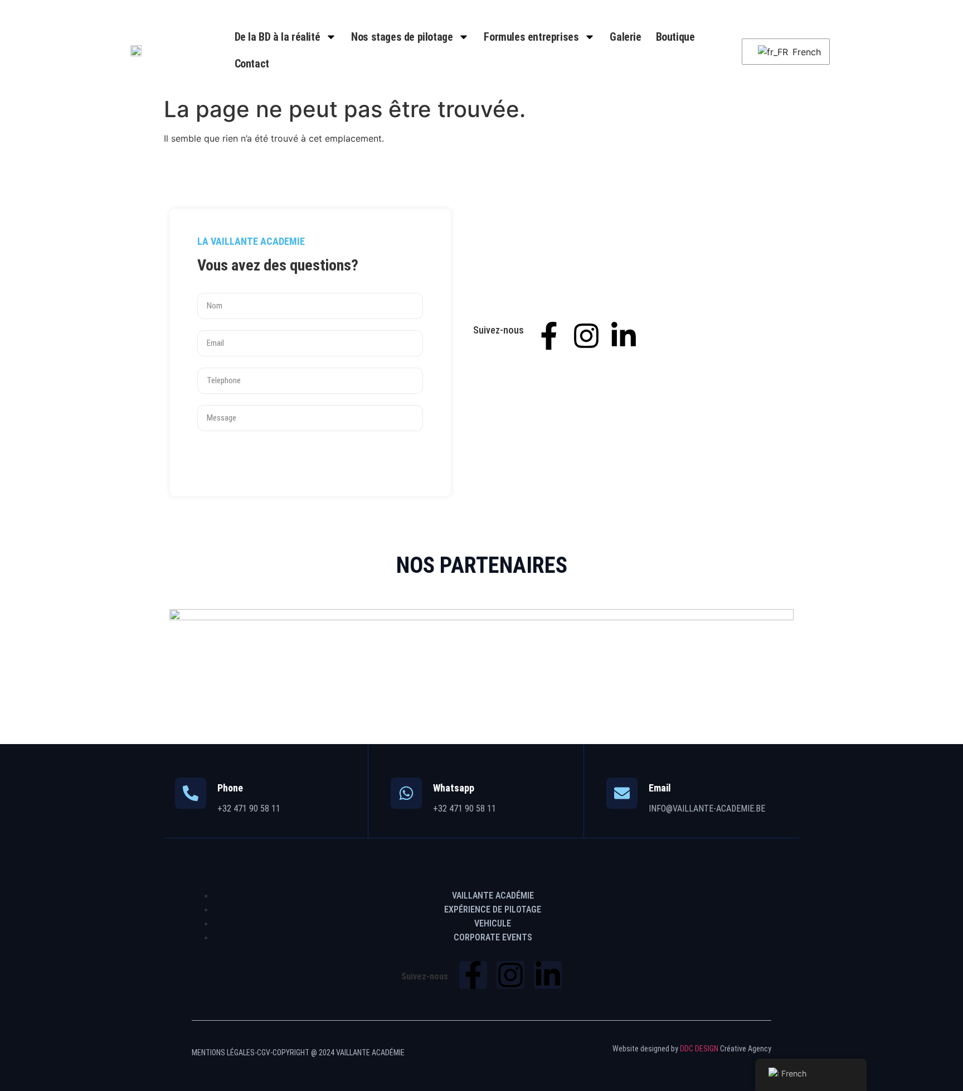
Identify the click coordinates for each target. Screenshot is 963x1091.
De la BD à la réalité (277, 37)
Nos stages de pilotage (402, 37)
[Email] (622, 793)
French (804, 51)
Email (660, 788)
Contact (252, 63)
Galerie (625, 37)
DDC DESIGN (699, 1048)
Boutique (675, 37)
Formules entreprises (531, 37)
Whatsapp (453, 788)
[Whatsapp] (406, 793)
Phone (230, 788)
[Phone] (190, 793)
